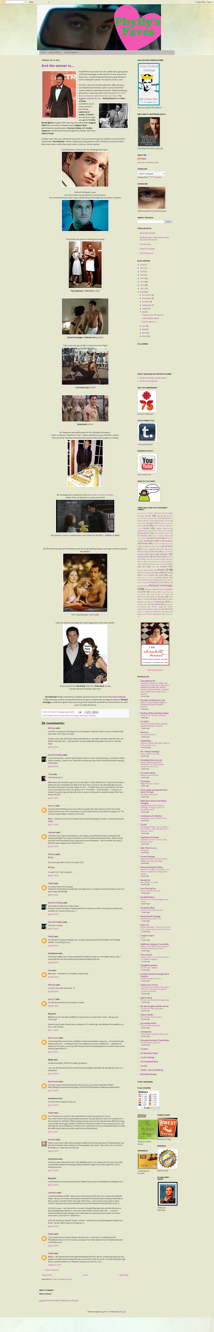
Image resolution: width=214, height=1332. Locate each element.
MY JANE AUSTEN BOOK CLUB (153, 700)
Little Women (151, 564)
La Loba (144, 1066)
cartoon (150, 531)
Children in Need (112, 535)
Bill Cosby (150, 521)
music (161, 570)
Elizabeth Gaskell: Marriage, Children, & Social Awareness (155, 744)
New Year (143, 575)
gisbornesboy (146, 997)
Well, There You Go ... (149, 848)
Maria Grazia (53, 1038)
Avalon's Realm (147, 1015)
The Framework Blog (149, 1061)
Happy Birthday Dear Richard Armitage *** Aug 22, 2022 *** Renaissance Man (153, 807)
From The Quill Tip (148, 888)
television (92, 715)
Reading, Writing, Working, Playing (154, 713)
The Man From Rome (149, 794)
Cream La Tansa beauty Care (152, 910)
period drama (162, 577)
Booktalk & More (147, 897)
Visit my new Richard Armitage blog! (155, 1000)
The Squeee (145, 781)
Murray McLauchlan (145, 570)
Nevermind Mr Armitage (150, 916)
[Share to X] (91, 712)
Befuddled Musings (148, 1074)
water (167, 611)
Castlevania (160, 531)
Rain (168, 582)
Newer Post (47, 1275)
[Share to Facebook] (94, 712)
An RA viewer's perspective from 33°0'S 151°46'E (154, 791)
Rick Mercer (160, 589)
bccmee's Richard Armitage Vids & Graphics (155, 975)
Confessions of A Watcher (151, 816)
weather (158, 614)
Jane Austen (161, 559)
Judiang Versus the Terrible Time (153, 818)
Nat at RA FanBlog (55, 755)
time (152, 609)
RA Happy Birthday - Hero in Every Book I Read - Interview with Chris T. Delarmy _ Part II (155, 829)
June (144, 326)
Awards (51, 715)
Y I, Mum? (144, 1049)
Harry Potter (166, 552)
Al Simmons (142, 513)
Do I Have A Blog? (148, 773)
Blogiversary (162, 523)
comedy (143, 535)
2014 (142, 278)
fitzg (50, 970)
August (145, 308)
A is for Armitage (147, 1057)
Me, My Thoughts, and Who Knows (155, 1006)
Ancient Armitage (148, 856)
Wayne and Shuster (145, 614)
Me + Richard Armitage (150, 751)
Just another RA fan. (149, 1023)
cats (168, 531)
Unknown (52, 832)
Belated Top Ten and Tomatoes (153, 715)
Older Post (123, 1275)
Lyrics (170, 564)
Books (146, 525)
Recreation (142, 586)
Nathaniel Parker (144, 573)
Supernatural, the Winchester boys (154, 1034)
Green (162, 549)
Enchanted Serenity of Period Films (155, 1040)
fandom (150, 540)
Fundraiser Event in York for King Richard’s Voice (154, 840)
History (152, 554)
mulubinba (52, 1192)
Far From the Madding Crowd (163, 544)
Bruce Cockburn (159, 526)
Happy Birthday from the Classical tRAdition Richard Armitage (154, 860)
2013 (142, 282)
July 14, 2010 (53, 1073)
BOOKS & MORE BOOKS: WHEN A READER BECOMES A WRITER (154, 725)
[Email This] (86, 712)
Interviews (157, 556)
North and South (157, 575)
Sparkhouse (142, 597)
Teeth (151, 602)
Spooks (161, 596)
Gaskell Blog (146, 741)
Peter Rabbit (143, 580)
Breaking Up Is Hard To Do (151, 918)
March (145, 336)
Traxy (50, 774)
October (146, 301)
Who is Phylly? (55, 52)
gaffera (105, 1311)
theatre (143, 607)
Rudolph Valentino (166, 592)
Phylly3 (51, 883)
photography (156, 580)
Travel (166, 609)
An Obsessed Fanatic (149, 1053)
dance (154, 536)
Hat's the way (145, 244)
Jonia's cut (145, 925)
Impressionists (144, 556)
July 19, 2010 (53, 1090)
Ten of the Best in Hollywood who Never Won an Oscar (102, 94)
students (169, 599)
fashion (142, 546)
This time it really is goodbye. (152, 1008)
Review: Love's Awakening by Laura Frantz (154, 900)
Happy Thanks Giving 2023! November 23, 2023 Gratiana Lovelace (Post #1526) (152, 764)
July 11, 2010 (53, 1030)
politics (161, 582)
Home (43, 52)
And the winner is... (57, 66)
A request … (145, 850)
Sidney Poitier (156, 594)
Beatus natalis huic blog (150, 754)
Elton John (169, 538)
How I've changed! (147, 248)
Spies (152, 597)
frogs (149, 546)
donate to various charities (102, 495)
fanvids (144, 543)
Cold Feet (157, 533)
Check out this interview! (150, 1025)
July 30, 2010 (53, 1226)
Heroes (141, 554)
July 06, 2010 (53, 747)
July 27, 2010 (53, 1170)
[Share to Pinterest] (97, 712)
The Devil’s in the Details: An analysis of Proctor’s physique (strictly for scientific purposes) (155, 989)
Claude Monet (143, 533)
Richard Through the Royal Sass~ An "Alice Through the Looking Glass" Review (155, 871)
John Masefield (151, 562)
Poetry (151, 582)
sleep (167, 594)
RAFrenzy (52, 728)
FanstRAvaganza (70, 52)
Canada (146, 528)
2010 (142, 292)
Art (149, 515)
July (143, 312)
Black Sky (141, 523)
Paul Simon (149, 578)
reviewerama (146, 1032)
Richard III (149, 589)
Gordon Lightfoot (149, 549)
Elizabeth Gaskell (155, 538)
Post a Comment (52, 1270)
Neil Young (168, 572)
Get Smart (156, 546)
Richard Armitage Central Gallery (153, 378)
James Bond (150, 559)
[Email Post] (80, 712)
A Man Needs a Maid (150, 318)
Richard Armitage (71, 715)
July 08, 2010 (53, 945)
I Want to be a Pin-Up (149, 985)
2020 (142, 264)
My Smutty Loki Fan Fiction (151, 1017)
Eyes (56, 715)
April (144, 333)
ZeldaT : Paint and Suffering (152, 1070)
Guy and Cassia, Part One (150, 891)
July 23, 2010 (53, 1151)
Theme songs (157, 607)
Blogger (123, 1311)
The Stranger (168, 604)
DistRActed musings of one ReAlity (155, 944)
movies (61, 715)
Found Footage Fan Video (151, 978)
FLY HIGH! (145, 721)
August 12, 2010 (54, 1265)
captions (141, 531)
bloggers (150, 523)
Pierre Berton (168, 580)
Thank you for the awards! (152, 315)
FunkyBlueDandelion (149, 965)
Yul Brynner (169, 614)
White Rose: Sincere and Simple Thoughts (153, 802)
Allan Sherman (155, 513)
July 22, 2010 (53, 1131)
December (146, 295)
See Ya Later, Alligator (149, 968)
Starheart (52, 1139)
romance (154, 592)
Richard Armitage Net (148, 381)
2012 (142, 285)
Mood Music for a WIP (149, 882)
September (147, 305)
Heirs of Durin (146, 955)
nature (156, 572)
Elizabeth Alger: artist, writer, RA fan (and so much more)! (154, 238)
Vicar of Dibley (144, 611)
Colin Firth (168, 533)
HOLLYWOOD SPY (148, 681)
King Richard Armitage (150, 837)
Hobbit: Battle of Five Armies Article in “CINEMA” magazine (155, 958)
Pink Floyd (143, 582)
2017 (142, 268)
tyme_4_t (51, 805)
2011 (142, 288)
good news (167, 546)
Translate (157, 177)
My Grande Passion (148, 233)
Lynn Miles (162, 564)
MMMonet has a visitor (150, 775)
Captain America (162, 528)
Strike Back (83, 715)
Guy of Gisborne (151, 551)
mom (154, 567)
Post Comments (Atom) (62, 1279)
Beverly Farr (146, 880)
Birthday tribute (163, 521)
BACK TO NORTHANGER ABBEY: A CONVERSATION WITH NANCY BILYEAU (154, 704)
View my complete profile (148, 162)
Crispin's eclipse (147, 935)
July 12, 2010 (53, 1052)
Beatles (161, 518)
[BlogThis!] (88, 712)
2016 (142, 271)
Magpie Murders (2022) (150, 783)
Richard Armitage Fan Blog (151, 867)
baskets (153, 518)
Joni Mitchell (162, 562)
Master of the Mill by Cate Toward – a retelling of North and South (155, 947)
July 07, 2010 (53, 798)
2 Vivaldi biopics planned (150, 1042)
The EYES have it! (146, 253)
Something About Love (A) (151, 760)
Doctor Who (141, 538)
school (143, 594)
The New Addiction (148, 734)
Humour (164, 554)
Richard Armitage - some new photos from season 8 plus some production (155, 928)
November (147, 298)
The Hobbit (155, 604)
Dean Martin (164, 536)
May (144, 329)
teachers (143, 602)
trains (159, 609)
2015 (142, 275)
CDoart (144, 824)
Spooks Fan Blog (147, 908)
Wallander (158, 611)
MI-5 (144, 566)
